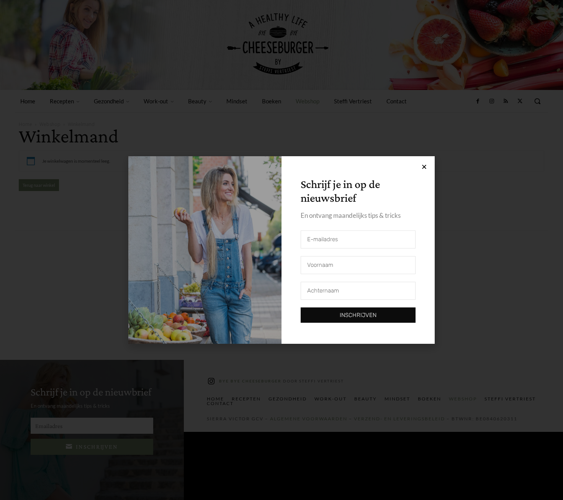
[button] (424, 167)
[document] (281, 250)
